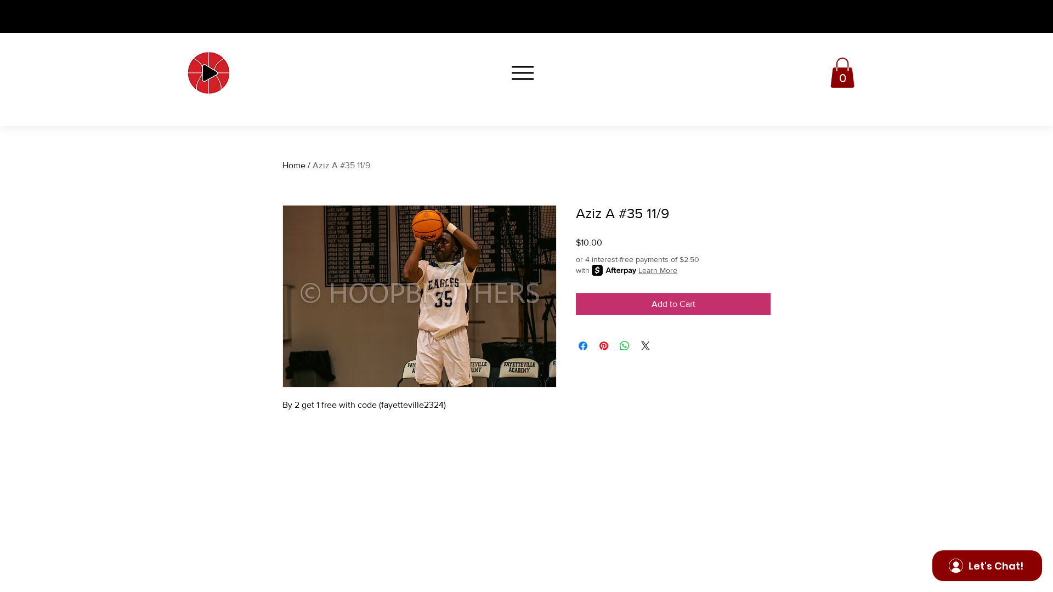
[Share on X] (645, 345)
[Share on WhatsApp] (624, 345)
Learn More (657, 270)
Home (293, 165)
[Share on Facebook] (583, 345)
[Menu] (522, 72)
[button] (842, 73)
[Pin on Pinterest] (603, 345)
